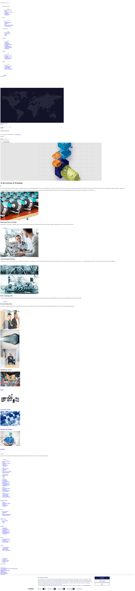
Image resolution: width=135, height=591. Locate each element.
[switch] (54, 589)
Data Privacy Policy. (87, 585)
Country (1, 128)
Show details (79, 588)
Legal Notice (5, 559)
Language (2, 136)
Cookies (4, 562)
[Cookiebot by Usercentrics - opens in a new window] (30, 589)
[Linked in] (4, 553)
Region (1, 124)
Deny (102, 584)
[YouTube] (4, 556)
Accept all (102, 577)
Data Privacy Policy (6, 560)
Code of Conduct (5, 561)
